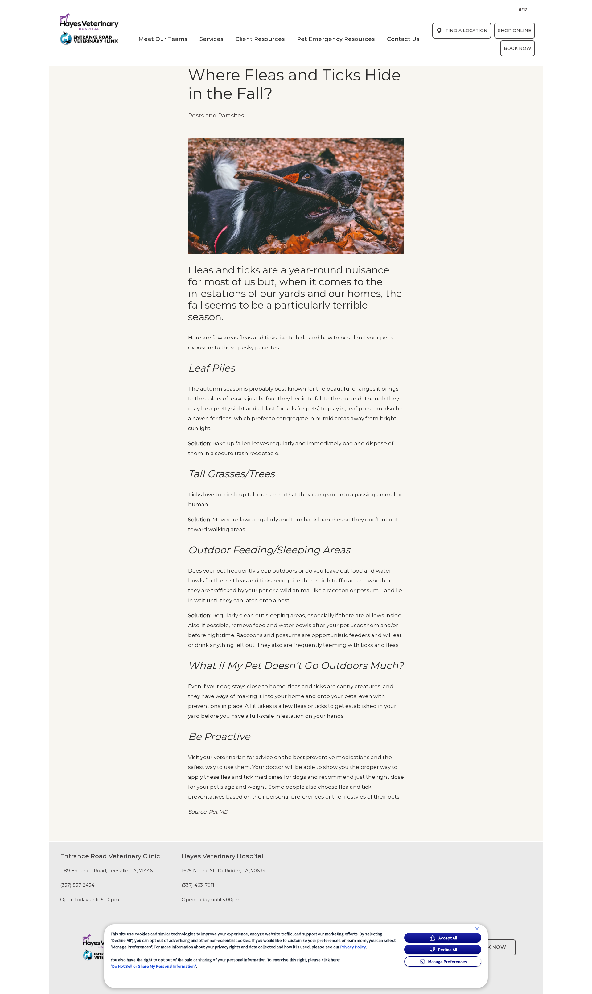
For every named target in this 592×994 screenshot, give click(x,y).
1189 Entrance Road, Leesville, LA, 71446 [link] (106, 870)
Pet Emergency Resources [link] (336, 39)
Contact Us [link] (403, 39)
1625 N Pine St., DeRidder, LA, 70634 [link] (223, 870)
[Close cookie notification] (477, 928)
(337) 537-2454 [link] (77, 885)
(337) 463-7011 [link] (198, 885)
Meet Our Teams (162, 39)
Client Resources (260, 39)
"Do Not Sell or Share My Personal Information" (153, 966)
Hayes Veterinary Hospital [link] (222, 856)
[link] (89, 29)
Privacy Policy (353, 947)
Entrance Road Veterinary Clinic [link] (110, 856)
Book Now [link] (517, 48)
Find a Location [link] (466, 30)
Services (211, 39)
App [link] (523, 9)
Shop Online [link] (514, 30)
